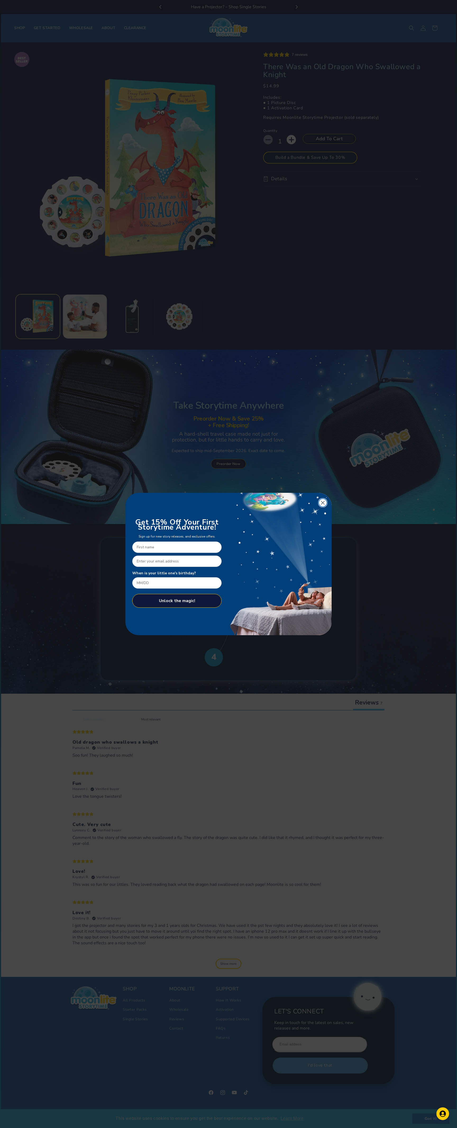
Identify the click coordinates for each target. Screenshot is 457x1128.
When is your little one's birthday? (164, 573)
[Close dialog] (323, 503)
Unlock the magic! (177, 601)
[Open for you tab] (442, 1113)
